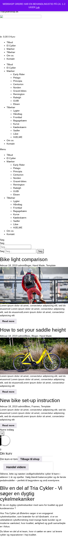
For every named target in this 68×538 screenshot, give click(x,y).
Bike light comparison (24, 259)
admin (21, 265)
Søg (2, 239)
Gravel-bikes (19, 91)
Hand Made (39, 265)
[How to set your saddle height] (34, 355)
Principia (17, 81)
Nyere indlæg (7, 429)
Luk (38, 7)
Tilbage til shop (29, 459)
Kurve (16, 124)
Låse (15, 133)
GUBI (16, 100)
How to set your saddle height (33, 330)
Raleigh (17, 97)
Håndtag (17, 114)
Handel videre (16, 467)
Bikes (27, 336)
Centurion (18, 84)
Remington (19, 94)
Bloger (28, 265)
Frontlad (17, 117)
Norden (17, 87)
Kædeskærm (19, 127)
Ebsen (16, 104)
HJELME (17, 137)
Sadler (16, 130)
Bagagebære (20, 120)
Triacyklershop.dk (9, 11)
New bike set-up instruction (30, 400)
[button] (34, 149)
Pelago (16, 77)
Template (51, 265)
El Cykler (11, 45)
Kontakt (11, 58)
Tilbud (10, 42)
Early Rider (19, 74)
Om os (10, 55)
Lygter (16, 110)
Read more (8, 321)
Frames (36, 406)
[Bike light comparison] (34, 285)
